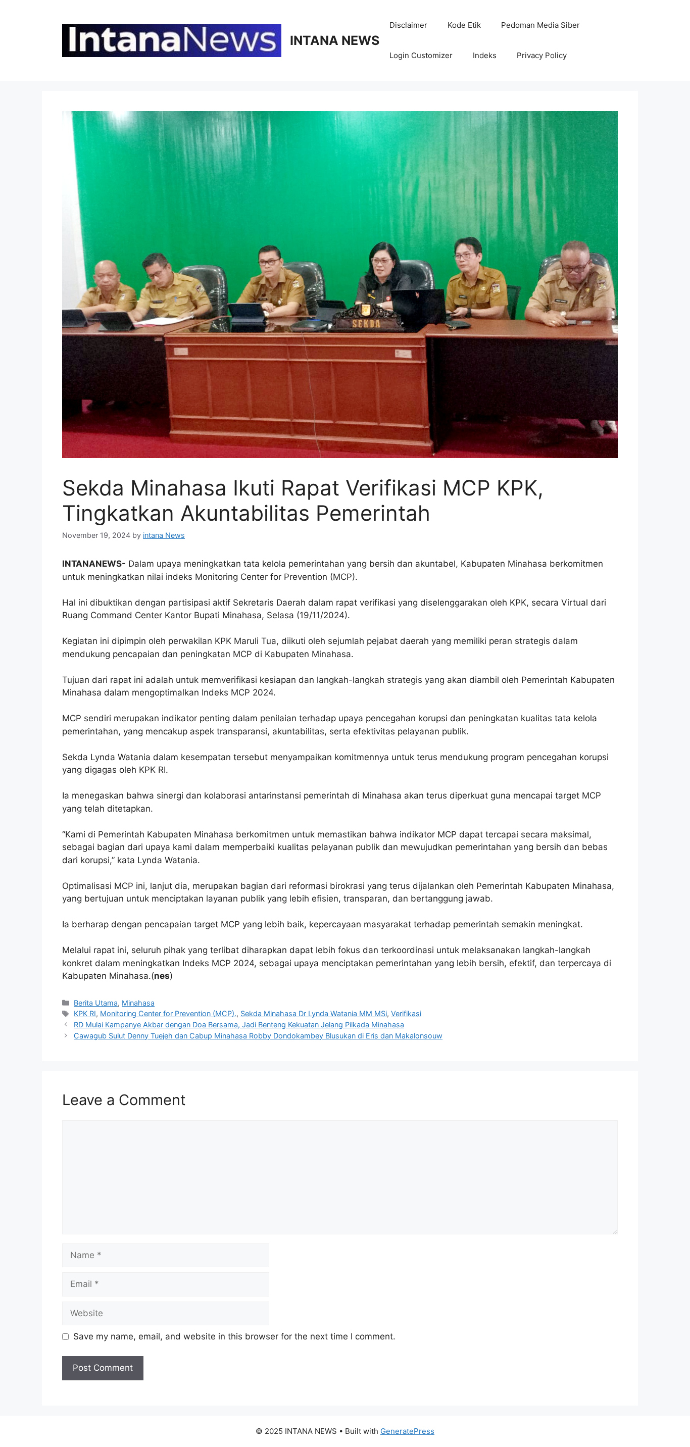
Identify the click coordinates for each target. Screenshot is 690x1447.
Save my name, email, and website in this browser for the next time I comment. (234, 1336)
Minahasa (138, 1003)
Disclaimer (408, 25)
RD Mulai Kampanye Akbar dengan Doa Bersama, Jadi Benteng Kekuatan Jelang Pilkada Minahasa (239, 1024)
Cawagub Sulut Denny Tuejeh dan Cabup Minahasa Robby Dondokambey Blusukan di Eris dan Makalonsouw (258, 1035)
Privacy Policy (542, 55)
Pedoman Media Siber (540, 25)
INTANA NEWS (334, 40)
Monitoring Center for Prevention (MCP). (168, 1013)
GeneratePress (407, 1431)
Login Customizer (421, 55)
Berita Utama (96, 1003)
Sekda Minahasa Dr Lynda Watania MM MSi (313, 1013)
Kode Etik (464, 25)
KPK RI (85, 1013)
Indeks (485, 55)
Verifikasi (406, 1013)
